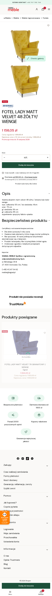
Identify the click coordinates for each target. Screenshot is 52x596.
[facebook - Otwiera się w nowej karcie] (18, 458)
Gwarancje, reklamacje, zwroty (18, 484)
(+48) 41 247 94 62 (10, 269)
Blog (6, 564)
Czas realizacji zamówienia (16, 472)
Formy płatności (11, 476)
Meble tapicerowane (31, 18)
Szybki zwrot (9, 488)
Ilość (3, 153)
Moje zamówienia (11, 533)
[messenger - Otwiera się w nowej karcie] (32, 458)
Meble (16, 18)
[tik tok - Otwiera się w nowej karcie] (27, 458)
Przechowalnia (10, 537)
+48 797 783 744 (34, 2)
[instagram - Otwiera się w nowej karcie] (22, 458)
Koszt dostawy (10, 480)
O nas (6, 555)
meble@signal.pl (8, 272)
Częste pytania (11, 506)
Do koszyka (26, 357)
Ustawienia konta (11, 541)
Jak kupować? (10, 502)
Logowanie (9, 529)
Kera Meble (6, 18)
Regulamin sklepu (11, 515)
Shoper (28, 581)
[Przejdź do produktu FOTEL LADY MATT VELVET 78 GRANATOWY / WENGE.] (25, 345)
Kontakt (7, 568)
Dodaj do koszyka (26, 165)
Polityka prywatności (13, 511)
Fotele (45, 18)
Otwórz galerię (37, 58)
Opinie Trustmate (12, 560)
